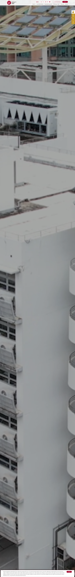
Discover (66, 4)
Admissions (62, 4)
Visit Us (65, 1)
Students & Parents (57, 1)
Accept (69, 571)
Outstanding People (56, 4)
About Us (34, 4)
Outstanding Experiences (48, 4)
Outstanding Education (40, 4)
